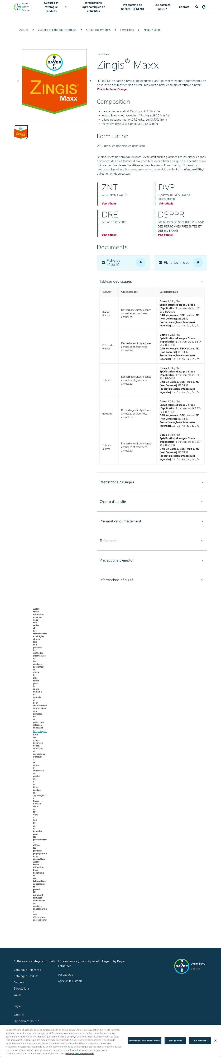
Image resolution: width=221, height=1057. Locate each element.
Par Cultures (65, 974)
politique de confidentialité (79, 1053)
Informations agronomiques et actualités (93, 7)
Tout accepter (199, 1040)
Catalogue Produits (26, 976)
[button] (152, 281)
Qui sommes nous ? (163, 7)
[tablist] (54, 130)
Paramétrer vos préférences (144, 1040)
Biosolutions (22, 988)
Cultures (19, 982)
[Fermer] (215, 1040)
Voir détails (109, 203)
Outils (17, 994)
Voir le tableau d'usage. (112, 89)
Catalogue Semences (27, 970)
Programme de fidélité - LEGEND (132, 7)
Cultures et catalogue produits (56, 7)
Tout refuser (175, 1040)
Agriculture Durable (70, 981)
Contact (184, 7)
